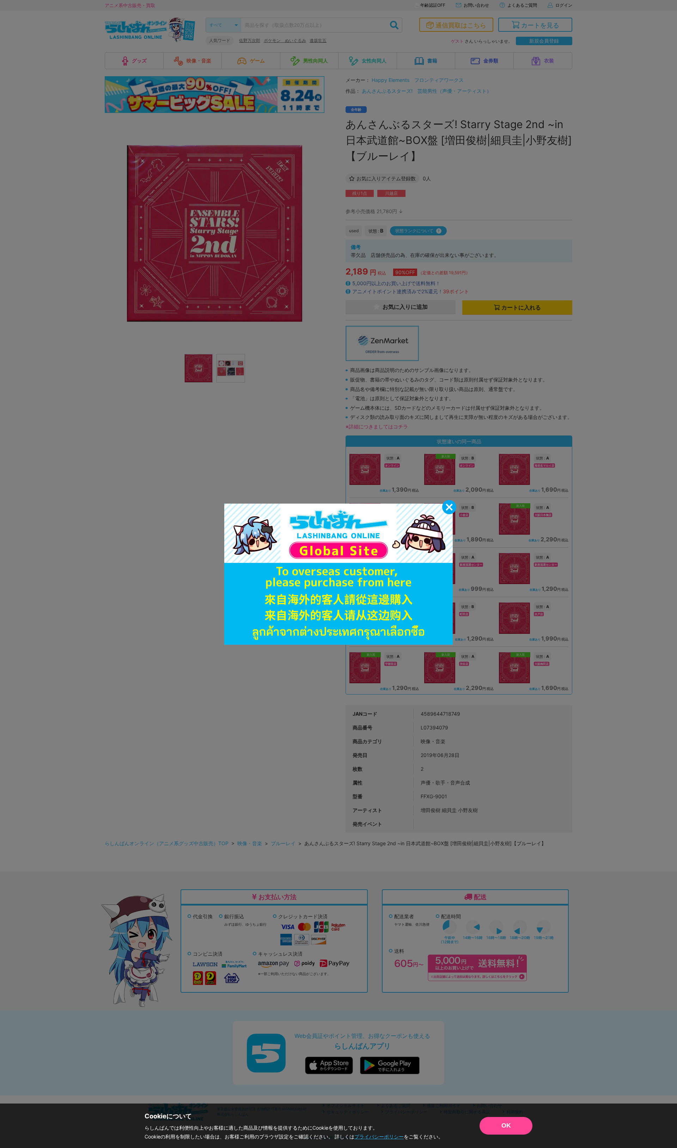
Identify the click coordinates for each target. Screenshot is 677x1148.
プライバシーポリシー (379, 1137)
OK (506, 1125)
